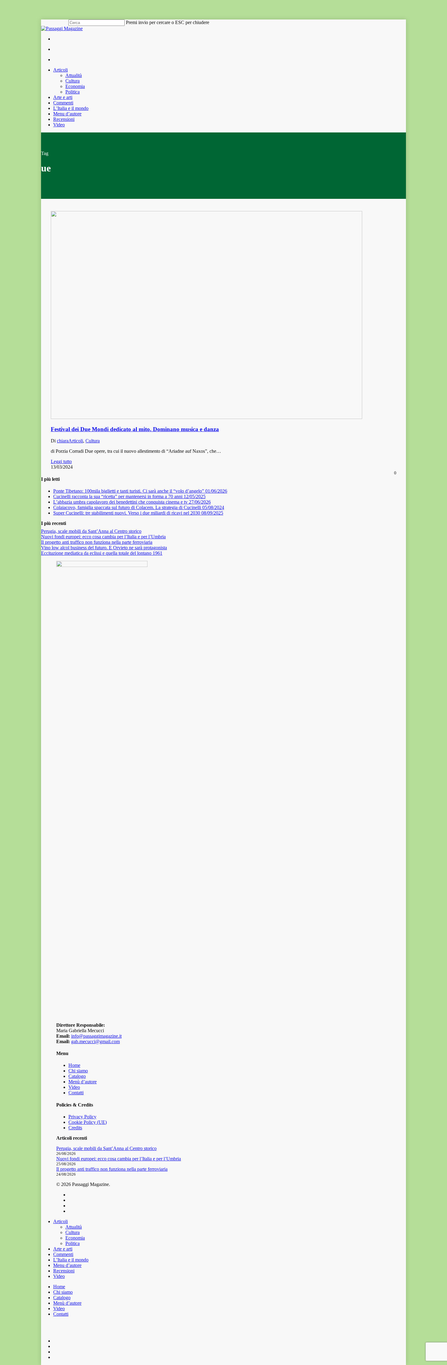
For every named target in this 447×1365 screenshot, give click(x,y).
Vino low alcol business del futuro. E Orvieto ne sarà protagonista (104, 547)
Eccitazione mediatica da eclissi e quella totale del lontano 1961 (101, 553)
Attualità (73, 1227)
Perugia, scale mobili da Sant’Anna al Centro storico (91, 531)
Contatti (76, 1092)
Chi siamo (78, 1070)
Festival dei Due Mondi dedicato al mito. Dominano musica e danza (135, 429)
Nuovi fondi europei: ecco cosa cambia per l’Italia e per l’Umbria (103, 536)
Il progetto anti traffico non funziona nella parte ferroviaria (96, 542)
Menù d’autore (82, 1081)
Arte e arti (62, 1248)
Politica (72, 1243)
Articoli (75, 440)
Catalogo (77, 1076)
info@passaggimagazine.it (96, 1036)
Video (74, 1087)
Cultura (92, 440)
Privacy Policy (82, 1116)
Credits (75, 1127)
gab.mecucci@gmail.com (95, 1041)
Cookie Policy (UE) (87, 1122)
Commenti (63, 1254)
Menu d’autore (67, 1265)
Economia (75, 1237)
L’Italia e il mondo (70, 1259)
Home (74, 1065)
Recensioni (63, 1270)
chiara (62, 440)
